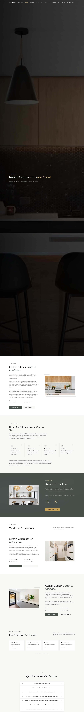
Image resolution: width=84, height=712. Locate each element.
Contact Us (62, 2)
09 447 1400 (71, 2)
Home (22, 2)
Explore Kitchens (28, 407)
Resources (32, 2)
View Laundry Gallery (65, 614)
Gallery (37, 2)
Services (26, 2)
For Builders (47, 2)
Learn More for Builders (51, 509)
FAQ (58, 2)
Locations (54, 2)
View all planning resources (41, 654)
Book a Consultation (15, 407)
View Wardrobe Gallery (29, 566)
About (42, 2)
